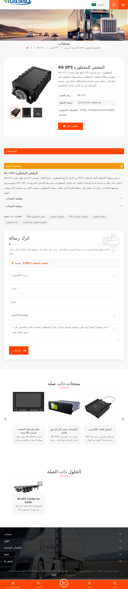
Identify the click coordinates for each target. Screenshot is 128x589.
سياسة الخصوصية (111, 571)
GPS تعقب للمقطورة (36, 216)
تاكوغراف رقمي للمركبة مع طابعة (64, 431)
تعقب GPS (53, 47)
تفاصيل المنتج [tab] (13, 166)
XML (100, 571)
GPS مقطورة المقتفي (78, 216)
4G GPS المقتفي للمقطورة (30, 263)
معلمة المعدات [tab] (14, 206)
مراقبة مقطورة (99, 216)
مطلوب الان (72, 126)
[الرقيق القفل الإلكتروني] (100, 407)
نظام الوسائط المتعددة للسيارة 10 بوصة (29, 431)
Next (123, 419)
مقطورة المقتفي (57, 216)
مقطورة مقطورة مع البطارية (35, 222)
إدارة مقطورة (12, 222)
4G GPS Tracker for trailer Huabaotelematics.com (28, 500)
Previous (5, 419)
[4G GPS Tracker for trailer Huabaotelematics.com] (28, 486)
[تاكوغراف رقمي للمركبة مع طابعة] (64, 407)
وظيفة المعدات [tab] (14, 198)
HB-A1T (40, 47)
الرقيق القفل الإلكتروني (100, 429)
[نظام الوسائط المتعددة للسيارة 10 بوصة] (28, 407)
